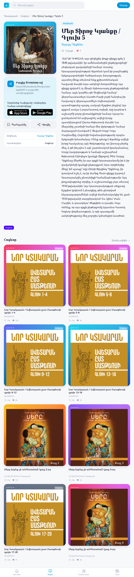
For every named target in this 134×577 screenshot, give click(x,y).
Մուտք (123, 5)
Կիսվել (46, 124)
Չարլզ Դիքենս (45, 135)
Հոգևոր (25, 15)
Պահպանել (18, 124)
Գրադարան (10, 15)
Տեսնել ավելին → (121, 240)
